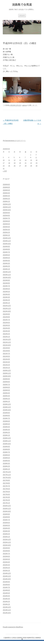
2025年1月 (6, 235)
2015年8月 (6, 551)
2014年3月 (6, 599)
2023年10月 (7, 277)
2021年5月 (6, 356)
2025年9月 (6, 213)
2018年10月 (7, 444)
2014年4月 (6, 596)
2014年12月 (7, 573)
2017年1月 (6, 503)
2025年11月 (7, 207)
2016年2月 (6, 534)
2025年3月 (6, 229)
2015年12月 (7, 539)
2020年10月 (7, 376)
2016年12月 (7, 506)
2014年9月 (6, 582)
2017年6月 (6, 489)
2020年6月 (6, 387)
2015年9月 (6, 548)
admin (24, 105)
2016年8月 (6, 517)
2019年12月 (7, 404)
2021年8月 (6, 351)
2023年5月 (6, 291)
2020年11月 (7, 373)
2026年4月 (6, 193)
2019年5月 (6, 424)
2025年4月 (6, 227)
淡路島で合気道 (22, 4)
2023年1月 (6, 303)
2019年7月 (6, 418)
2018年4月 (6, 460)
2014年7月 (6, 587)
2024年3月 (6, 263)
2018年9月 (6, 446)
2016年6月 (6, 522)
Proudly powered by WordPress (13, 627)
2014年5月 (6, 593)
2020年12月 (7, 370)
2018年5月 (6, 458)
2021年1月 (6, 368)
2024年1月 (6, 269)
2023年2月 (6, 300)
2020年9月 (6, 379)
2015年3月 (6, 565)
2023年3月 (6, 297)
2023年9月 (6, 280)
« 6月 (5, 171)
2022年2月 (6, 334)
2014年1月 (6, 604)
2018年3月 (6, 463)
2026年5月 (6, 190)
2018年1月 (6, 469)
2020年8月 (6, 382)
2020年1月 (6, 401)
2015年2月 (6, 568)
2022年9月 (6, 314)
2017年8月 (6, 483)
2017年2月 (6, 500)
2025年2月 (6, 232)
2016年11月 (7, 508)
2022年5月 (6, 325)
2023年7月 (6, 286)
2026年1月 (6, 201)
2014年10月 (7, 579)
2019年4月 (6, 427)
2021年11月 (7, 342)
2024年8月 (6, 249)
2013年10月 (7, 613)
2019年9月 (6, 413)
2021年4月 (6, 359)
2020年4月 (6, 393)
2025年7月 (6, 218)
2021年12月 (7, 339)
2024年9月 (6, 246)
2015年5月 (6, 559)
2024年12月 (7, 238)
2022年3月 (6, 331)
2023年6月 (6, 289)
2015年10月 (7, 545)
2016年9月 (6, 514)
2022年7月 (6, 320)
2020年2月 (6, 399)
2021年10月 (7, 345)
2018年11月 (7, 441)
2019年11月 (7, 407)
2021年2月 (6, 365)
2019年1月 (6, 435)
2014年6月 (6, 590)
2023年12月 (7, 272)
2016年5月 (6, 525)
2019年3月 (6, 430)
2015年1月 (6, 570)
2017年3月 (6, 497)
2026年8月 (6, 184)
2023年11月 (7, 275)
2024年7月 (6, 252)
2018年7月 (6, 452)
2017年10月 (7, 477)
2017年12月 (7, 472)
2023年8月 (6, 283)
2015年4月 (6, 562)
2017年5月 (6, 491)
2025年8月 (6, 215)
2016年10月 (7, 511)
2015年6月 (6, 556)
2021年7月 (6, 353)
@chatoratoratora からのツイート (14, 140)
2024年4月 (6, 260)
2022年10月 (7, 311)
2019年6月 (6, 421)
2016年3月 (6, 531)
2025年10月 (7, 210)
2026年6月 (6, 187)
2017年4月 (6, 494)
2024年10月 (7, 244)
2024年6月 (6, 255)
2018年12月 (7, 438)
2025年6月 (6, 221)
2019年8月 (6, 415)
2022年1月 (6, 337)
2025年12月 (7, 204)
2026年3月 (6, 196)
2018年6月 (6, 455)
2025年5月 (6, 224)
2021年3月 (6, 362)
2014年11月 (7, 576)
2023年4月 (6, 294)
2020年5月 (6, 390)
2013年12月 (7, 607)
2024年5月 (6, 258)
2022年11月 (7, 308)
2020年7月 (6, 384)
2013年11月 (7, 610)
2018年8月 (6, 449)
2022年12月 (7, 306)
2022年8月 (6, 317)
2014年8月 (6, 584)
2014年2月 (6, 601)
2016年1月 (6, 537)
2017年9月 (6, 480)
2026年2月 (6, 198)
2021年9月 (6, 348)
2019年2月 (6, 432)
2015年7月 (6, 553)
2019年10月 (7, 410)
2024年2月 (6, 266)
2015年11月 (7, 542)
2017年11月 (7, 475)
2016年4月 (6, 528)
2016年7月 (6, 520)
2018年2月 (6, 466)
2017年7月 (6, 486)
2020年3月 (6, 396)
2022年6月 (6, 322)
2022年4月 (6, 328)
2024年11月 (7, 241)
